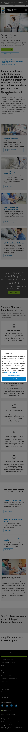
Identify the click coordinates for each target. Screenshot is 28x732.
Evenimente (4, 665)
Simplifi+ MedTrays (9, 255)
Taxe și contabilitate (6, 676)
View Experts (8, 511)
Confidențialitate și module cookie (10, 722)
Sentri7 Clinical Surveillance (10, 53)
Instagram (7, 705)
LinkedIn (11, 705)
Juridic (2, 684)
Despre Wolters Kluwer (7, 659)
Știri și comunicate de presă (8, 662)
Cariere (3, 692)
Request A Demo (7, 49)
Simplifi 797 (7, 186)
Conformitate (4, 681)
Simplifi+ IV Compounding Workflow (10, 150)
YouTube (16, 705)
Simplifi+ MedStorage (9, 222)
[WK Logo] (6, 710)
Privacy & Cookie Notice (10, 372)
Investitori (3, 695)
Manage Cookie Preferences (14, 375)
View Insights (8, 530)
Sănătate (3, 673)
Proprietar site (4, 697)
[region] (14, 366)
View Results (8, 550)
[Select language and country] (25, 6)
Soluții (7, 653)
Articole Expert (5, 689)
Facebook (2, 705)
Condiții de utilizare (6, 719)
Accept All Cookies (14, 379)
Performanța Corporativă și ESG (9, 678)
